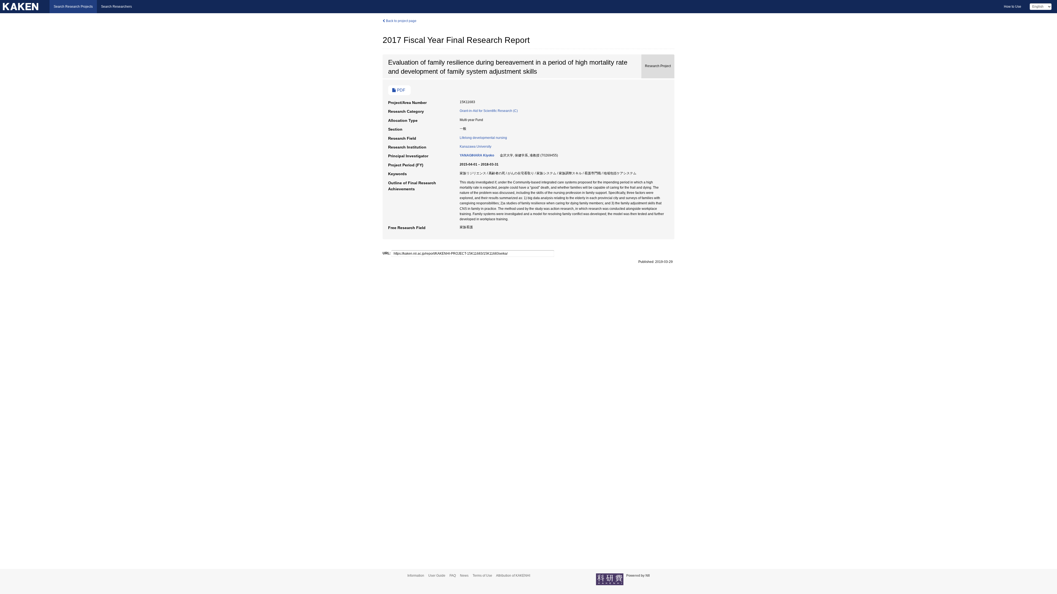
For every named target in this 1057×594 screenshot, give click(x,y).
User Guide (436, 576)
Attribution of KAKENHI (513, 576)
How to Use (1012, 7)
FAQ (453, 576)
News (464, 576)
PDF (400, 90)
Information (415, 576)
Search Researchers (116, 7)
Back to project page (400, 21)
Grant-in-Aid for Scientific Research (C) (489, 111)
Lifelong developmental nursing (483, 138)
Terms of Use (482, 576)
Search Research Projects (73, 7)
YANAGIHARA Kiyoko (477, 155)
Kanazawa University (475, 146)
